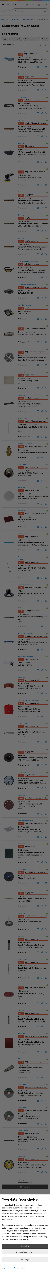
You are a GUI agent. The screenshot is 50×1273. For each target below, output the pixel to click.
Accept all (25, 1246)
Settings (25, 1259)
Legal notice (6, 1268)
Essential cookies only (25, 1252)
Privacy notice (19, 1268)
